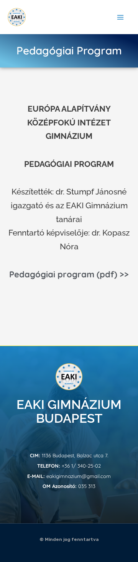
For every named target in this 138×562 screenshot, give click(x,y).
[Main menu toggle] (121, 17)
